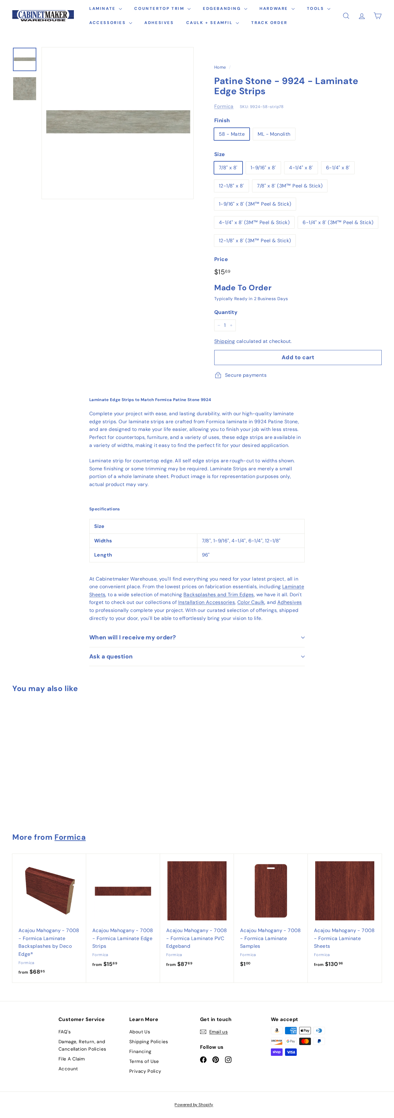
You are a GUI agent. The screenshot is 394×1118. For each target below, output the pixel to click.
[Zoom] (117, 123)
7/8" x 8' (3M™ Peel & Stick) (290, 186)
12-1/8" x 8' (231, 186)
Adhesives (159, 22)
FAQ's (64, 1032)
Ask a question (111, 656)
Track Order (269, 22)
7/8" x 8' (228, 167)
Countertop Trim (160, 8)
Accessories (108, 22)
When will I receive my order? (132, 637)
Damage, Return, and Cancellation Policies (82, 1045)
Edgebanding (223, 8)
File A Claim (71, 1059)
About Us (139, 1032)
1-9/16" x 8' (263, 167)
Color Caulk (250, 602)
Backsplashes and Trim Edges (218, 594)
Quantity (225, 312)
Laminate (103, 8)
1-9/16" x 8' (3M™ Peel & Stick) (255, 204)
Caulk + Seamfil (210, 22)
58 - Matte (232, 134)
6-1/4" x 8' (338, 167)
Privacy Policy (145, 1071)
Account (68, 1069)
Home (220, 67)
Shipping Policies (148, 1042)
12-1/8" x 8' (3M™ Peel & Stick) (255, 240)
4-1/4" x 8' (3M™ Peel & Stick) (254, 222)
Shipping (224, 341)
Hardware (274, 8)
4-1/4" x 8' (301, 167)
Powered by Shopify (194, 1104)
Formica (224, 106)
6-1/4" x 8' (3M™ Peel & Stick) (338, 222)
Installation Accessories (206, 602)
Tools (316, 8)
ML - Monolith (274, 134)
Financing (140, 1051)
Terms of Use (144, 1061)
